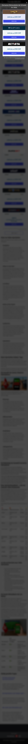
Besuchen (14, 21)
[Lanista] (14, 12)
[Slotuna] (14, 28)
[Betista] (14, 44)
